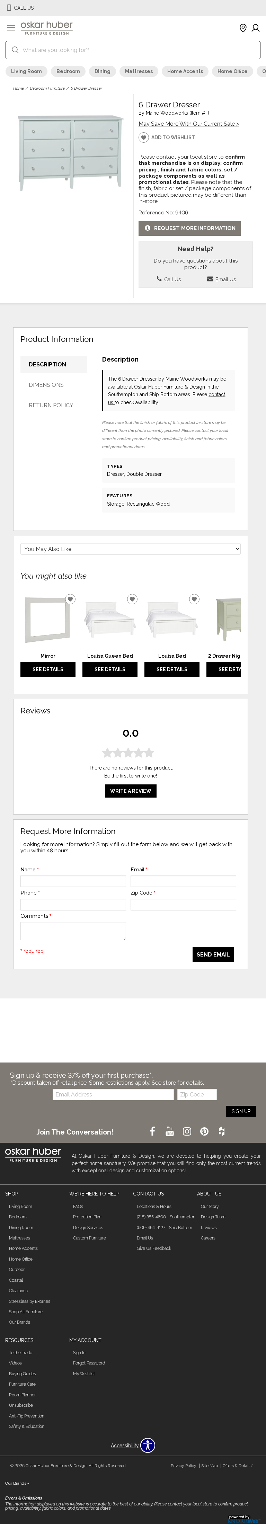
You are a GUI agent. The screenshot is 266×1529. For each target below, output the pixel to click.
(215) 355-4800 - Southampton (166, 1217)
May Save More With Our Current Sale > (189, 124)
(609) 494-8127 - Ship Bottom (164, 1227)
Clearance (18, 1290)
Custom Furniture (89, 1238)
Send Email (213, 954)
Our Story (210, 1206)
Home (18, 88)
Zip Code (143, 893)
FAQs (78, 1206)
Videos (15, 1363)
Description (47, 364)
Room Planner (22, 1395)
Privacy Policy (183, 1465)
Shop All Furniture (26, 1311)
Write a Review (130, 791)
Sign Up (241, 1111)
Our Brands (19, 1322)
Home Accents (185, 71)
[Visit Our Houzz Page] (221, 1132)
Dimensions (46, 385)
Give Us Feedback (154, 1248)
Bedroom (68, 71)
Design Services (88, 1227)
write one (145, 776)
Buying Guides (22, 1373)
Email (139, 869)
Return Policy (51, 405)
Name (29, 869)
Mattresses (139, 71)
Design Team (213, 1217)
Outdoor (17, 1269)
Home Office (233, 71)
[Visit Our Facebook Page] (153, 1132)
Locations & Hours (154, 1206)
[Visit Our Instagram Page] (187, 1132)
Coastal (16, 1280)
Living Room (26, 71)
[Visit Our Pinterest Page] (205, 1132)
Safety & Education (26, 1426)
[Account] (255, 28)
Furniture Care (22, 1384)
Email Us (225, 279)
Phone (30, 893)
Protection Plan (87, 1217)
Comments (35, 916)
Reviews (209, 1227)
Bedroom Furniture (47, 88)
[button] (11, 28)
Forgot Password (89, 1363)
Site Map (209, 1465)
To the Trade (20, 1352)
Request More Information (195, 228)
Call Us (172, 279)
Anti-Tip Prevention (26, 1416)
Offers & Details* (238, 1465)
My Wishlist (84, 1373)
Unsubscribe (21, 1405)
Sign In (79, 1352)
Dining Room (21, 1227)
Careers (208, 1238)
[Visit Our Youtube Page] (170, 1132)
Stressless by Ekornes (29, 1301)
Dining (102, 71)
